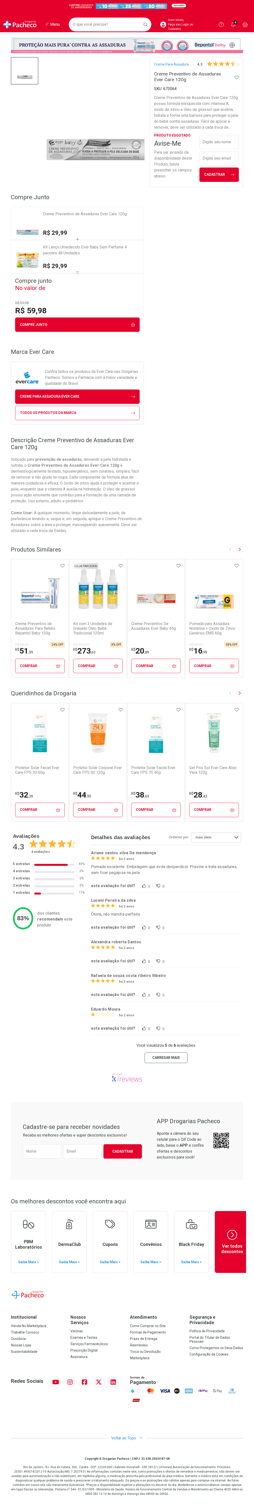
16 (198, 651)
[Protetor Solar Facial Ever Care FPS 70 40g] (156, 733)
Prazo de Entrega (143, 1339)
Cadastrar (214, 174)
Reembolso (139, 1345)
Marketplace (140, 1358)
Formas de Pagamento (148, 1332)
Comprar (28, 666)
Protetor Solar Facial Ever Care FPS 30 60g (37, 770)
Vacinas (76, 1331)
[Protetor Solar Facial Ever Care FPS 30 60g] (40, 733)
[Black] (127, 6)
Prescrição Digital (83, 1350)
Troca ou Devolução (145, 1352)
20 (140, 651)
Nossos (79, 1319)
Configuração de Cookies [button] (209, 1354)
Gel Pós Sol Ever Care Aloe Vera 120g (212, 770)
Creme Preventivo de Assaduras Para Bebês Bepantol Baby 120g (35, 628)
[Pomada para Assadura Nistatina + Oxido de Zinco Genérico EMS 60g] (214, 589)
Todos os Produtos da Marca (48, 413)
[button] (24, 70)
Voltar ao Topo (124, 1438)
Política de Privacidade (207, 1331)
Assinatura (79, 1357)
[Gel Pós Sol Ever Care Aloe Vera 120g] (214, 733)
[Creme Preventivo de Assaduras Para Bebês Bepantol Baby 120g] (40, 589)
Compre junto (33, 325)
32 (24, 795)
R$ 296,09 (81, 645)
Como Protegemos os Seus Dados (216, 1348)
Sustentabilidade (24, 1352)
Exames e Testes (83, 1337)
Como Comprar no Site (148, 1326)
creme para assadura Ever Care (49, 396)
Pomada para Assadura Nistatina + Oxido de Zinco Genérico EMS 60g (212, 628)
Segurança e (202, 1319)
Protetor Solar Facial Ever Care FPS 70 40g (153, 770)
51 (24, 651)
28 (198, 795)
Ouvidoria (18, 1339)
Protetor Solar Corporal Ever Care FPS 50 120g (97, 770)
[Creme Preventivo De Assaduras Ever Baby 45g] (156, 589)
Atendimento (143, 1317)
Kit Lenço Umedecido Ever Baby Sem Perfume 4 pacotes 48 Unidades (85, 250)
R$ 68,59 (22, 645)
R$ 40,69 (196, 645)
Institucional (24, 1317)
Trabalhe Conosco (25, 1332)
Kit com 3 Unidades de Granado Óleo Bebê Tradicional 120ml (92, 628)
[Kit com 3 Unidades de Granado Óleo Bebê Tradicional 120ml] (98, 589)
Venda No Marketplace (28, 1326)
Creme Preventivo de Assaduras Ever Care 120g (85, 214)
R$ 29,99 (55, 233)
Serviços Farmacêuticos (89, 1344)
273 (84, 651)
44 (82, 795)
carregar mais (166, 1058)
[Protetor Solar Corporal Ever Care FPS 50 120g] (98, 733)
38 (140, 795)
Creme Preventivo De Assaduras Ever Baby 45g (153, 626)
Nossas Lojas (21, 1345)
